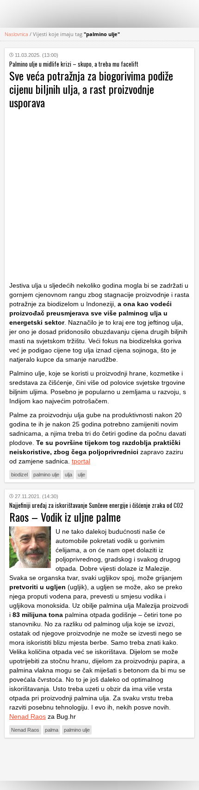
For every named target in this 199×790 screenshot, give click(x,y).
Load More (99, 759)
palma (51, 730)
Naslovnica (16, 34)
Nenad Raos (27, 716)
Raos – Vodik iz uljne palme (65, 516)
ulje (81, 474)
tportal (81, 461)
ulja (68, 474)
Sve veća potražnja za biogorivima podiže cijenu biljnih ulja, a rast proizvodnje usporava (91, 89)
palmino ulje (46, 474)
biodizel (19, 474)
